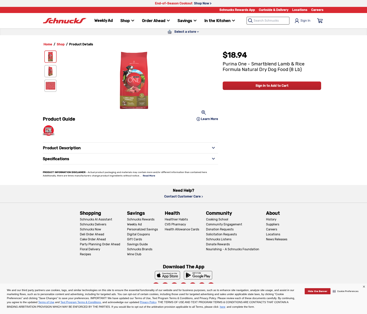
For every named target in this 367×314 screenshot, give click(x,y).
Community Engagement (224, 224)
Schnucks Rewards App (237, 10)
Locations (299, 10)
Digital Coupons (138, 234)
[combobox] (268, 20)
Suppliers (272, 224)
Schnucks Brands (139, 249)
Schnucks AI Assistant (96, 219)
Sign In (305, 20)
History (271, 219)
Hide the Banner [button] (317, 291)
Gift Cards (134, 239)
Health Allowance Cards (182, 229)
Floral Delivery (90, 249)
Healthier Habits (176, 219)
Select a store (185, 31)
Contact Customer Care (182, 196)
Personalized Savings (142, 229)
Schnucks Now (90, 229)
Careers (317, 10)
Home (48, 44)
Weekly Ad (103, 20)
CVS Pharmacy (175, 224)
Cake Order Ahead (93, 239)
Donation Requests (220, 229)
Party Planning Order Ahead (100, 244)
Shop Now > (202, 3)
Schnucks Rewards (140, 219)
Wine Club (134, 254)
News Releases (276, 239)
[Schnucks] (65, 21)
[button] (345, 291)
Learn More (209, 119)
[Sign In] (320, 20)
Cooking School (217, 219)
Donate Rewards (218, 244)
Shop (61, 44)
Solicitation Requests (221, 234)
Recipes (85, 254)
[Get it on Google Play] (198, 275)
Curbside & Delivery (273, 10)
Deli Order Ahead (92, 234)
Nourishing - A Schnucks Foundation (232, 249)
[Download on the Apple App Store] (167, 275)
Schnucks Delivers (93, 224)
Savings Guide (137, 244)
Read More (149, 175)
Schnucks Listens (218, 239)
